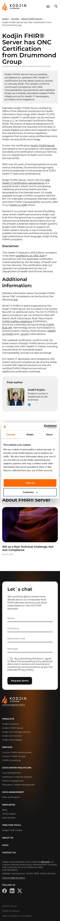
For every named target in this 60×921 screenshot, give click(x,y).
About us (7, 837)
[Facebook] (4, 890)
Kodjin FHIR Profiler (12, 830)
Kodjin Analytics (10, 724)
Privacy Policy (10, 906)
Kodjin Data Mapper (12, 739)
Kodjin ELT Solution (12, 736)
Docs (5, 845)
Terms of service (11, 911)
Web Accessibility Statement (17, 916)
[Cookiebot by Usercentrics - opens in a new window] (44, 426)
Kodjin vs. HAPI (18, 205)
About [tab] (49, 434)
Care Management (11, 772)
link (15, 299)
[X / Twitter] (19, 890)
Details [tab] (30, 434)
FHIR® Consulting (11, 760)
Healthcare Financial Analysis (17, 777)
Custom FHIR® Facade (13, 756)
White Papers (9, 813)
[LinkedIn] (12, 890)
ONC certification (11, 797)
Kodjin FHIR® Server (43, 145)
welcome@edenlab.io (13, 704)
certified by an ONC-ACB (30, 255)
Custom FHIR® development (17, 752)
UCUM (24, 334)
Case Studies (8, 817)
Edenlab (45, 862)
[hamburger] (48, 7)
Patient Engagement (13, 780)
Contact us (9, 852)
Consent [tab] (10, 434)
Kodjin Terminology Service (16, 732)
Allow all (30, 483)
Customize (28, 492)
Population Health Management (18, 784)
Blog (4, 810)
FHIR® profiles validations (17, 321)
